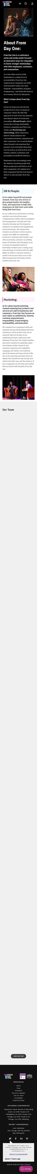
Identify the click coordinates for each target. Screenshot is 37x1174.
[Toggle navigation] (20, 3)
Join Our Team (18, 1095)
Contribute (18, 1090)
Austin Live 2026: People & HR (18, 1112)
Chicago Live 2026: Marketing (18, 1119)
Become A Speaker (18, 1093)
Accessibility (18, 1098)
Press (18, 1088)
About (18, 1085)
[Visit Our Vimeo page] (27, 1138)
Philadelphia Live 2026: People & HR (18, 1114)
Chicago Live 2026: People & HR (18, 1117)
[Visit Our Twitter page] (10, 1138)
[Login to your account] (32, 3)
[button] (18, 446)
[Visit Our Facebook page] (15, 1138)
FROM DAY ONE (18, 1164)
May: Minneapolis (18, 1133)
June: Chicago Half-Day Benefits (18, 1130)
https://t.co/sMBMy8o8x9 (18, 1154)
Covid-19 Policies (18, 1100)
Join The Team (18, 1056)
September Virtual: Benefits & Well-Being (18, 1109)
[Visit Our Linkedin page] (21, 1138)
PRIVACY (27, 1164)
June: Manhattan (18, 1128)
